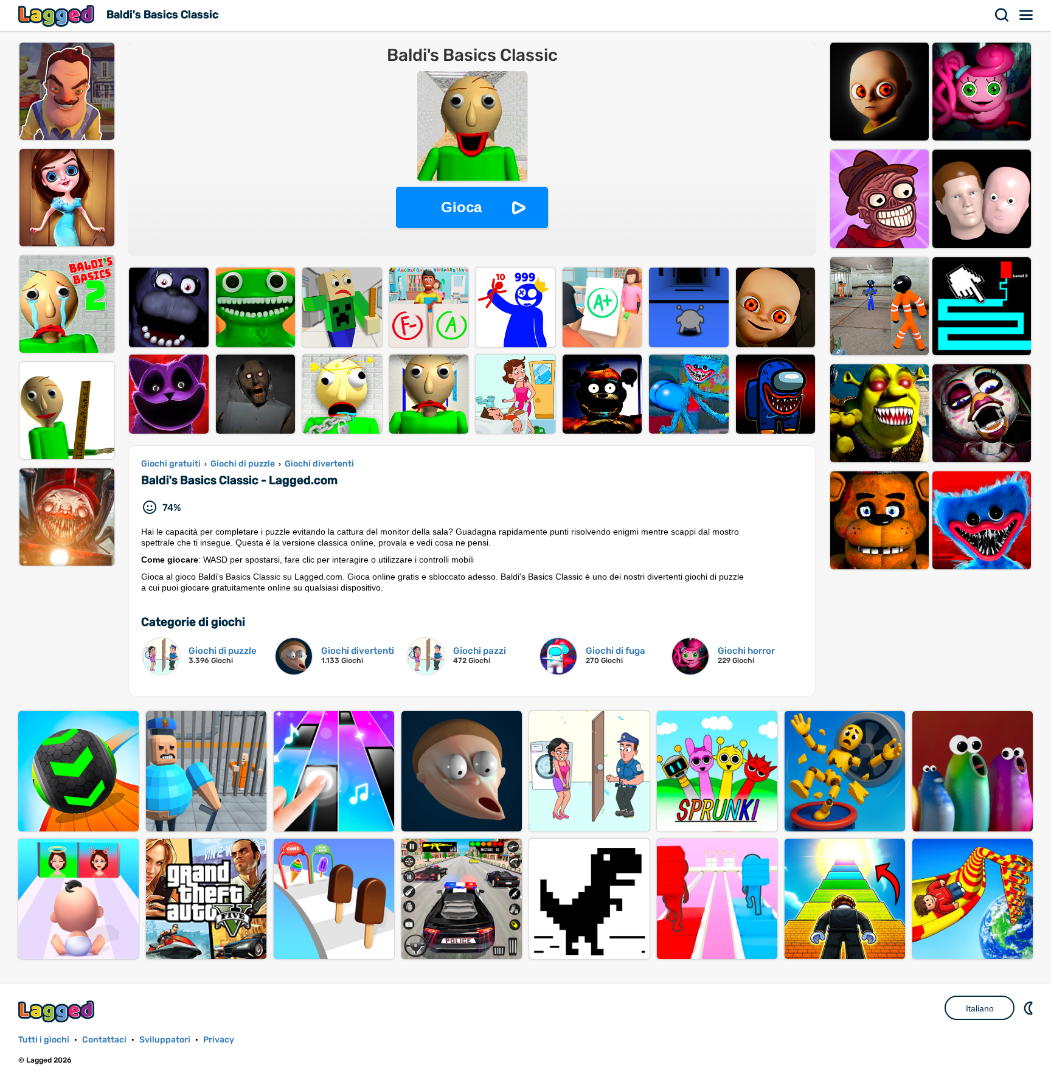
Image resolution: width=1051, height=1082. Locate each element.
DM (1030, 1008)
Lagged (57, 15)
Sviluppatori (164, 1040)
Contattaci (104, 1040)
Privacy (218, 1040)
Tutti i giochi (43, 1040)
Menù (1027, 15)
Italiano (980, 1008)
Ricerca (1002, 15)
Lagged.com (57, 1011)
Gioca (461, 207)
